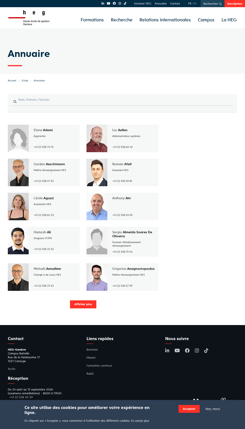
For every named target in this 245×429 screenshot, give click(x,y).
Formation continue (99, 365)
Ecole (25, 80)
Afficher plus (83, 304)
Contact (175, 3)
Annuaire (161, 3)
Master (91, 357)
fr (189, 3)
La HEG (229, 20)
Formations (92, 20)
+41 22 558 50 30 (21, 397)
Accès (11, 369)
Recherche (121, 20)
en (194, 3)
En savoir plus (140, 420)
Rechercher (210, 4)
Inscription (234, 4)
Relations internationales (165, 20)
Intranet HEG (142, 3)
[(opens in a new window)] (103, 3)
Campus (206, 20)
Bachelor (92, 349)
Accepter (189, 409)
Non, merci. (213, 408)
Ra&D (90, 373)
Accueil (12, 80)
